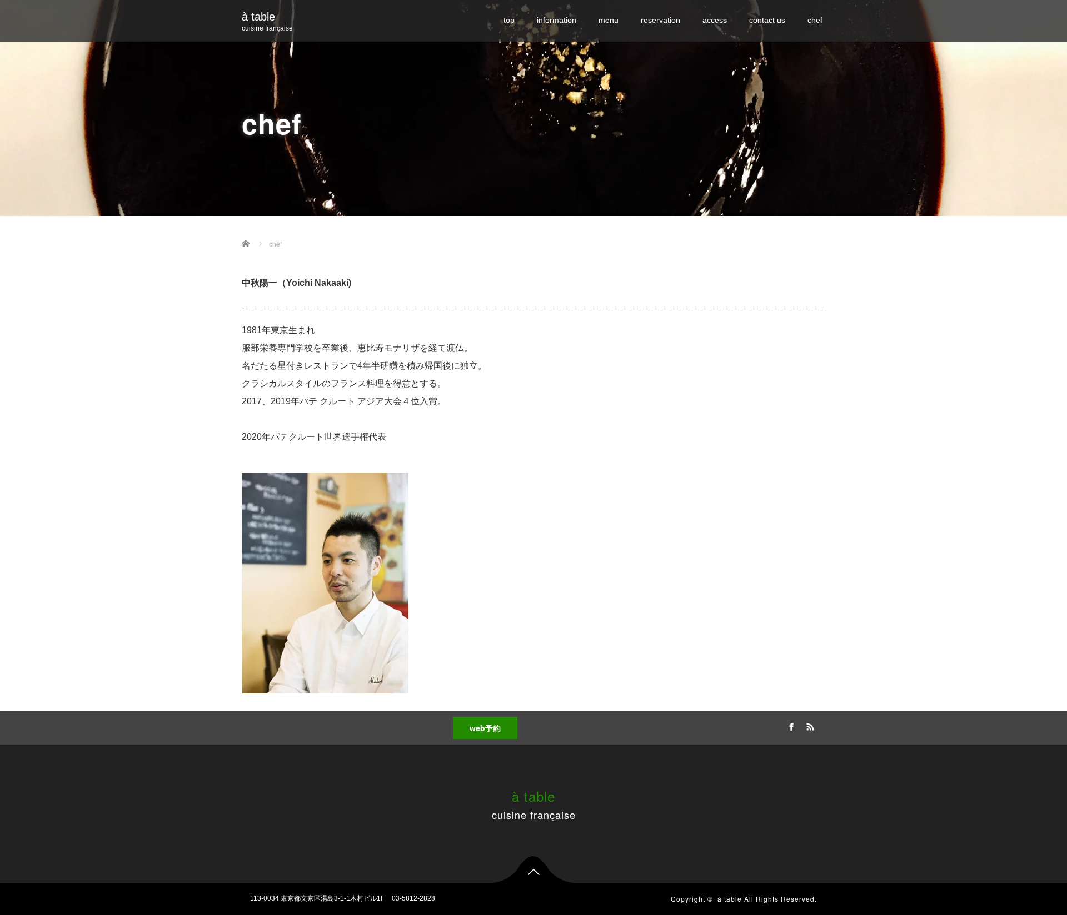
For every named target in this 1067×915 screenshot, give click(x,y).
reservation (660, 20)
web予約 (485, 727)
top (509, 20)
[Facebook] (789, 725)
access (714, 20)
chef (814, 20)
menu (609, 20)
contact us (767, 20)
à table (258, 17)
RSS (808, 725)
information (556, 20)
